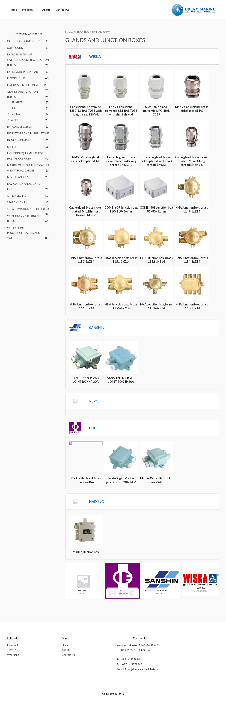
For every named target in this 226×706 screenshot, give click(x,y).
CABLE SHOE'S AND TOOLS (23, 41)
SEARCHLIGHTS (17, 202)
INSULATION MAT (18, 139)
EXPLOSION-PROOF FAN (22, 71)
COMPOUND (15, 47)
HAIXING (16, 102)
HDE (13, 108)
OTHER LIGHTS (16, 195)
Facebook (13, 645)
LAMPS (11, 146)
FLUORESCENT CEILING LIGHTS (27, 84)
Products (28, 9)
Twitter (11, 649)
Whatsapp (13, 654)
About (46, 9)
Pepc (93, 401)
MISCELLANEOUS (18, 177)
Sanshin (15, 113)
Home (13, 9)
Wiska (14, 119)
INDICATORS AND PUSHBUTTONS (28, 133)
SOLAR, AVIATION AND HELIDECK (28, 208)
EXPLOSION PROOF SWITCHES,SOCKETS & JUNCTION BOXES (28, 60)
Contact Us (62, 9)
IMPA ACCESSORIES (19, 126)
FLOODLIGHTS (16, 78)
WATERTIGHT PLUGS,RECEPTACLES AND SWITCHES (23, 233)
